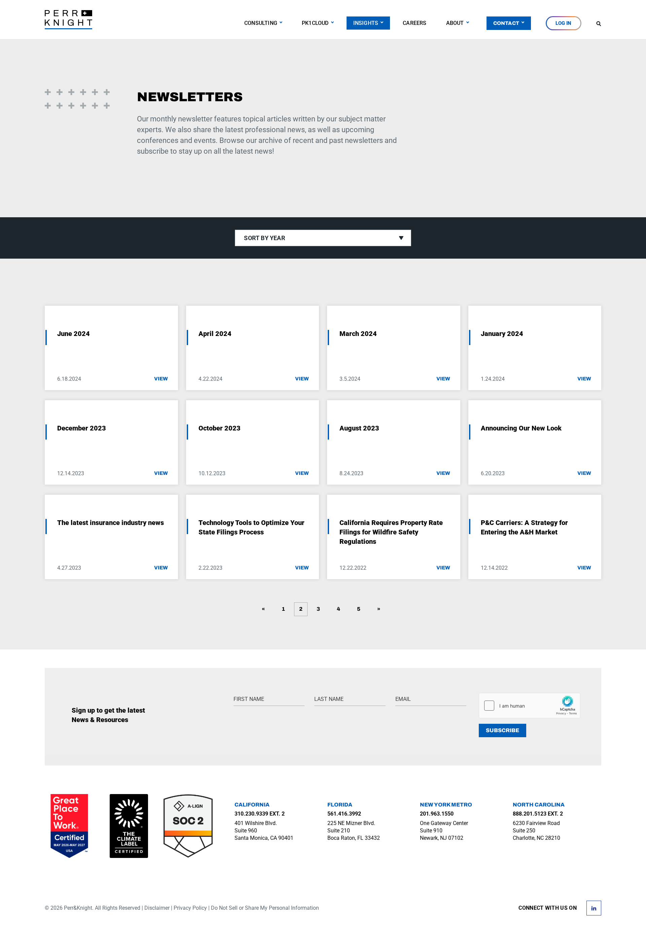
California (252, 804)
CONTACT (506, 23)
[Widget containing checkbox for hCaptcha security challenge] (529, 705)
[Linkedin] (593, 907)
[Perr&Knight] (68, 19)
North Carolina (539, 804)
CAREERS (414, 23)
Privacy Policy (190, 908)
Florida (339, 804)
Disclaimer (157, 908)
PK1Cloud (315, 23)
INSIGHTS (366, 23)
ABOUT (455, 23)
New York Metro (446, 804)
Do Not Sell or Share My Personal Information (265, 908)
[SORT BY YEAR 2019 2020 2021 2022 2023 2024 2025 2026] (323, 238)
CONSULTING (260, 23)
